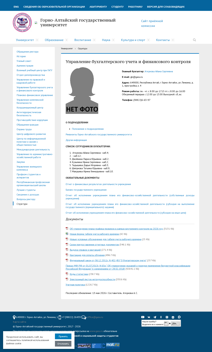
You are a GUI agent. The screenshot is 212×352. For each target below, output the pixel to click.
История (21, 56)
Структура (22, 203)
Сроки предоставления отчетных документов (94, 244)
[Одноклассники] (161, 317)
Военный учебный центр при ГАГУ (34, 70)
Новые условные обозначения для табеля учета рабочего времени (105, 239)
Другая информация (76, 140)
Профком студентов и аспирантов (29, 176)
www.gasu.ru (96, 331)
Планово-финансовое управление (35, 95)
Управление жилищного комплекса (29, 168)
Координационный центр (30, 107)
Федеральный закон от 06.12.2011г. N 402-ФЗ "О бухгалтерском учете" (108, 260)
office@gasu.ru (95, 317)
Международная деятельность (33, 149)
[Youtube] (143, 317)
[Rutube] (167, 317)
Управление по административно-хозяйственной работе (35, 156)
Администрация (25, 65)
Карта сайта (19, 321)
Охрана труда (24, 129)
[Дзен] (173, 317)
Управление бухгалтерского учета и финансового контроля (35, 89)
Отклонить (63, 343)
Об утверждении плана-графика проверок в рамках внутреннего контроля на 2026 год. (116, 228)
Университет (25, 40)
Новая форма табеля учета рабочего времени (94, 233)
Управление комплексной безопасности (30, 101)
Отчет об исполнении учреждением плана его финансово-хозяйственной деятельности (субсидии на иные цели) (126, 212)
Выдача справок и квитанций (85, 249)
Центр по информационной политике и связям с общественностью (31, 141)
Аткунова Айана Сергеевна (159, 71)
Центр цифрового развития (31, 133)
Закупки (21, 161)
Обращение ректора (27, 51)
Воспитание (82, 40)
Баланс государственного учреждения (86, 189)
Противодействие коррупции (32, 119)
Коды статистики (79, 274)
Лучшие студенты (26, 189)
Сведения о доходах (28, 194)
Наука (106, 40)
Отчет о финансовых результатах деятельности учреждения (98, 184)
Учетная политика (75, 284)
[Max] (180, 317)
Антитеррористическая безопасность (29, 114)
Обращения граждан (27, 124)
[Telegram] (155, 317)
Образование (54, 40)
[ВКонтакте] (149, 317)
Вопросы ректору (26, 199)
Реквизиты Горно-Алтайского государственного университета (99, 134)
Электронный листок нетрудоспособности (92, 279)
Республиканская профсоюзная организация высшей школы (33, 184)
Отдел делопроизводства (31, 74)
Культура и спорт (133, 40)
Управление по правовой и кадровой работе (31, 81)
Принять (63, 336)
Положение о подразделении (88, 128)
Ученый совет (24, 60)
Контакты (163, 40)
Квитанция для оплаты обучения (87, 255)
